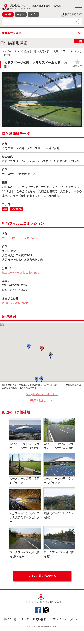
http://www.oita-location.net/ (20, 272)
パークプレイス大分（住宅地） (59, 554)
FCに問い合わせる (44, 576)
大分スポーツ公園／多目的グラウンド (24, 480)
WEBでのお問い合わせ (16, 303)
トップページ (9, 51)
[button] (42, 349)
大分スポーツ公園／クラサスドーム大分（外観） (24, 446)
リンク (25, 619)
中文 (33, 14)
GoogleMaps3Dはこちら (42, 394)
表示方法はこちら (42, 400)
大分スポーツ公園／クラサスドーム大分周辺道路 (59, 446)
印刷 (79, 41)
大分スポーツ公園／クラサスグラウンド (59, 480)
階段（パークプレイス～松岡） (59, 515)
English (20, 14)
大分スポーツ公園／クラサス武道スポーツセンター (24, 517)
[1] (78, 21)
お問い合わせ (41, 619)
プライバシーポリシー (66, 619)
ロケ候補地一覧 (28, 51)
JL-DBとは (10, 619)
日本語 (8, 14)
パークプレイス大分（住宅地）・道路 (24, 554)
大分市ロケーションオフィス (20, 238)
